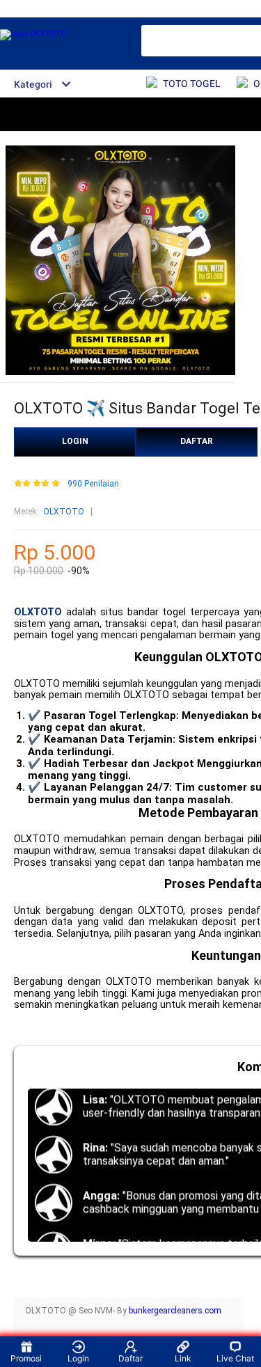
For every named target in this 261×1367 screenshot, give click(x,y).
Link (183, 1358)
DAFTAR (196, 441)
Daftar (130, 1358)
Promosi (26, 1358)
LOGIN (75, 441)
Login (78, 1358)
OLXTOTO (63, 511)
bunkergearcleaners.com (175, 1310)
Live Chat (235, 1358)
